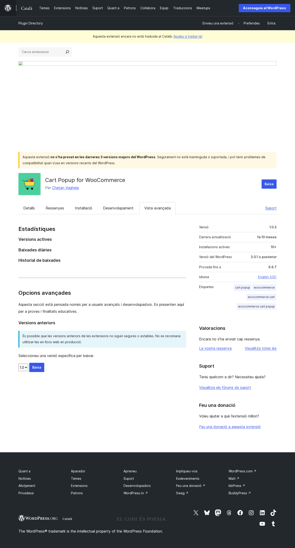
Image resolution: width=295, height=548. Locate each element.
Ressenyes (55, 208)
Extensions (79, 486)
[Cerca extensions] (67, 52)
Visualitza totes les (261, 348)
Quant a (24, 471)
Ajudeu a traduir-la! (188, 36)
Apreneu (130, 471)
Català (67, 519)
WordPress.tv (136, 493)
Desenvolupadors (137, 486)
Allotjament (26, 486)
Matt (234, 478)
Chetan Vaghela (65, 187)
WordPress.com (243, 471)
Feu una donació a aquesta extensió (230, 426)
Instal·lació (83, 208)
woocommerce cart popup (256, 306)
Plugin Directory (30, 23)
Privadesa (26, 493)
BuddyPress (240, 493)
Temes (76, 478)
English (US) (267, 277)
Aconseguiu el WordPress (264, 8)
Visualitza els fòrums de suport (225, 387)
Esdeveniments (187, 478)
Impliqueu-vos (187, 471)
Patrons (77, 493)
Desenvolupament (118, 208)
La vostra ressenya (215, 348)
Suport (271, 208)
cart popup (242, 287)
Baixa (269, 184)
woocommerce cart (261, 297)
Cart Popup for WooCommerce (85, 180)
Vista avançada (157, 208)
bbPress (237, 486)
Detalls (29, 208)
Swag (182, 493)
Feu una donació (190, 486)
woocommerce (264, 287)
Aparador (78, 471)
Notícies (24, 478)
